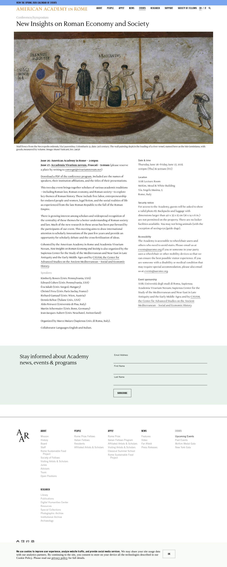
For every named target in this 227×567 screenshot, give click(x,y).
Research (155, 8)
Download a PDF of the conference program (66, 176)
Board (45, 443)
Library (45, 494)
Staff (44, 447)
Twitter (27, 541)
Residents (81, 443)
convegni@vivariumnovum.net (83, 169)
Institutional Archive (52, 517)
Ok (169, 553)
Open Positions (50, 476)
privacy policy (60, 557)
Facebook (22, 541)
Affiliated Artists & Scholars (90, 447)
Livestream (37, 541)
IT (205, 8)
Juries (45, 464)
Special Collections (52, 509)
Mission (46, 436)
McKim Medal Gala (186, 443)
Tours (44, 472)
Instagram (32, 541)
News (131, 8)
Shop (17, 541)
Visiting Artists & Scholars (55, 461)
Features (147, 436)
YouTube (42, 541)
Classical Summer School (122, 451)
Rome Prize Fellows (86, 436)
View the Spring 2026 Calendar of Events (36, 2)
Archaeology (48, 520)
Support (169, 8)
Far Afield (148, 443)
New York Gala (184, 447)
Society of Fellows (187, 8)
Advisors (46, 468)
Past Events (182, 440)
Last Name (119, 377)
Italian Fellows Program (121, 440)
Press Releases (150, 447)
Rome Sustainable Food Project (54, 452)
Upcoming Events (185, 436)
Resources (47, 506)
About (99, 8)
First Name (119, 366)
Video (145, 440)
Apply (121, 8)
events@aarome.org (150, 249)
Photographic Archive (53, 513)
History (45, 440)
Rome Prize (115, 436)
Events (142, 8)
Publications (48, 498)
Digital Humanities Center (55, 502)
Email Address (121, 355)
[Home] (51, 9)
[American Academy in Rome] (28, 435)
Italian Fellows (83, 440)
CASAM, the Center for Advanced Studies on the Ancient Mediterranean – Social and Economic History (83, 261)
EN (200, 8)
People (110, 8)
